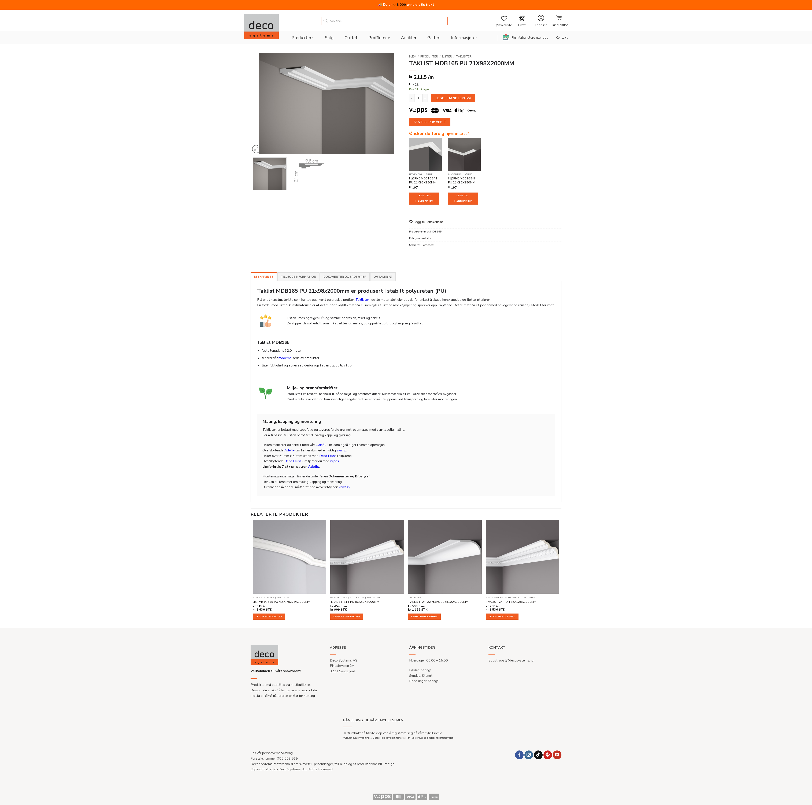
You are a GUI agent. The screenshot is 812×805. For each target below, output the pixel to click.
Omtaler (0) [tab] (383, 277)
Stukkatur (357, 597)
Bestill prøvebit (429, 122)
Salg (329, 38)
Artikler (409, 38)
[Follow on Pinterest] (547, 754)
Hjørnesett (427, 245)
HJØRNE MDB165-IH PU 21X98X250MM (462, 180)
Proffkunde (379, 38)
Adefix (321, 445)
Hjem (412, 57)
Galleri (433, 38)
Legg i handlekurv (453, 98)
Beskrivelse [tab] (263, 277)
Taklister (464, 57)
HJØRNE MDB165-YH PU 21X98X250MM (423, 180)
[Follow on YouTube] (557, 754)
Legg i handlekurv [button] (269, 616)
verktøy (344, 487)
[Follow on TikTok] (538, 754)
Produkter (301, 38)
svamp (341, 450)
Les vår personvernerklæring (272, 753)
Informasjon (462, 38)
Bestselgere (338, 597)
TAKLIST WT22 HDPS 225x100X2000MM (438, 602)
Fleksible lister (263, 597)
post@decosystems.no (516, 660)
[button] (541, 21)
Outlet (351, 38)
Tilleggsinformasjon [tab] (298, 277)
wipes (334, 461)
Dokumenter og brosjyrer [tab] (345, 277)
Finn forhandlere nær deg (530, 37)
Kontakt (562, 37)
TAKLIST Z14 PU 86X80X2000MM (354, 602)
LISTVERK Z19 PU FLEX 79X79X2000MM (281, 602)
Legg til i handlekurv (424, 198)
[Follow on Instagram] (528, 754)
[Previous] (259, 103)
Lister (447, 57)
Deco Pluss (327, 456)
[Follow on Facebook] (519, 754)
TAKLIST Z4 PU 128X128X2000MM (511, 602)
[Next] (394, 103)
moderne (285, 358)
